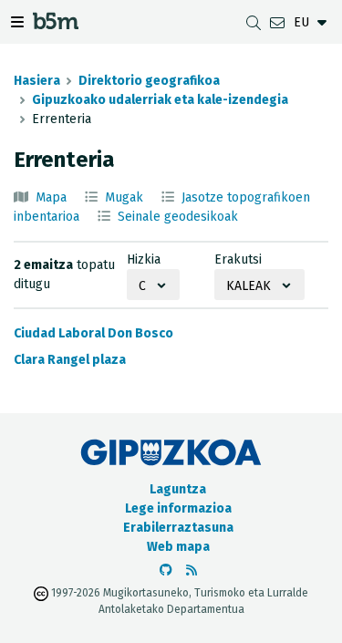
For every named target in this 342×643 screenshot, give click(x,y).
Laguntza (178, 489)
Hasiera (37, 80)
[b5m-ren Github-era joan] (166, 570)
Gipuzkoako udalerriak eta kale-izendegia (160, 100)
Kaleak (248, 286)
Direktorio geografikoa (149, 80)
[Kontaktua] (277, 22)
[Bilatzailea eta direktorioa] (253, 22)
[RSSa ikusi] (191, 570)
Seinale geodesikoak (178, 216)
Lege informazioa (178, 508)
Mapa (51, 197)
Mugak (124, 197)
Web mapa (178, 547)
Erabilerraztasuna (178, 527)
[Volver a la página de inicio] (55, 24)
